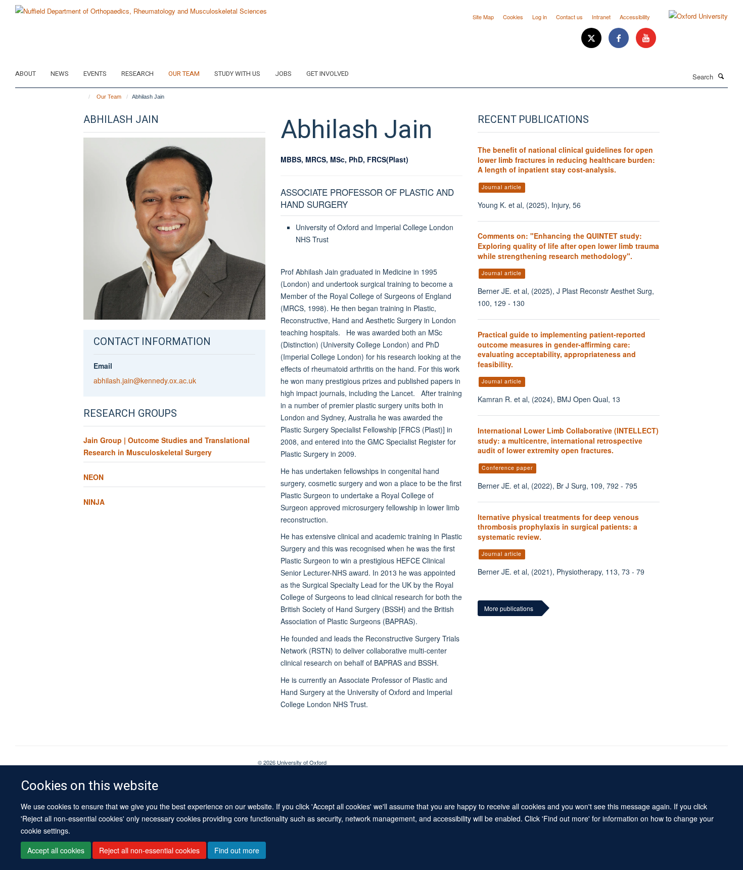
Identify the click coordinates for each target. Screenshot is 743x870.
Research (137, 73)
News (60, 73)
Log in (539, 17)
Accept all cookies (55, 850)
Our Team (184, 73)
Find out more (236, 850)
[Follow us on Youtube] (646, 38)
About (25, 73)
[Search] (721, 75)
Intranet (601, 17)
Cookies (513, 17)
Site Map (483, 17)
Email (103, 366)
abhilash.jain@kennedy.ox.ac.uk (145, 380)
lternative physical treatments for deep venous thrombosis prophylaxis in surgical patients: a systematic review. (558, 527)
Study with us (237, 73)
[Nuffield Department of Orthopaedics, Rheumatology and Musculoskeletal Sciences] (141, 7)
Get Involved (327, 73)
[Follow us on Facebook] (620, 38)
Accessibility (635, 17)
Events (95, 73)
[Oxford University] (691, 16)
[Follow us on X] (592, 38)
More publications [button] (508, 608)
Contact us (569, 17)
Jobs (283, 73)
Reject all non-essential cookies (149, 850)
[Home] (84, 96)
